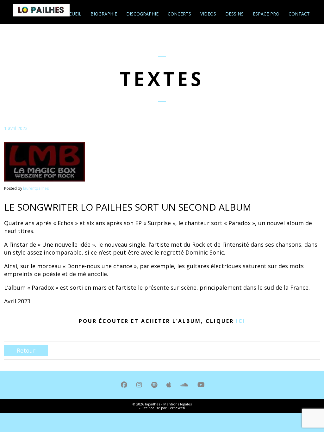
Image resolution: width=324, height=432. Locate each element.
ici (241, 321)
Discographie (142, 14)
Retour (26, 350)
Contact (298, 14)
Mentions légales (177, 404)
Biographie (103, 14)
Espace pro (265, 14)
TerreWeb (176, 407)
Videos (207, 14)
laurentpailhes (36, 188)
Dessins (234, 14)
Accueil (71, 14)
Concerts (178, 14)
